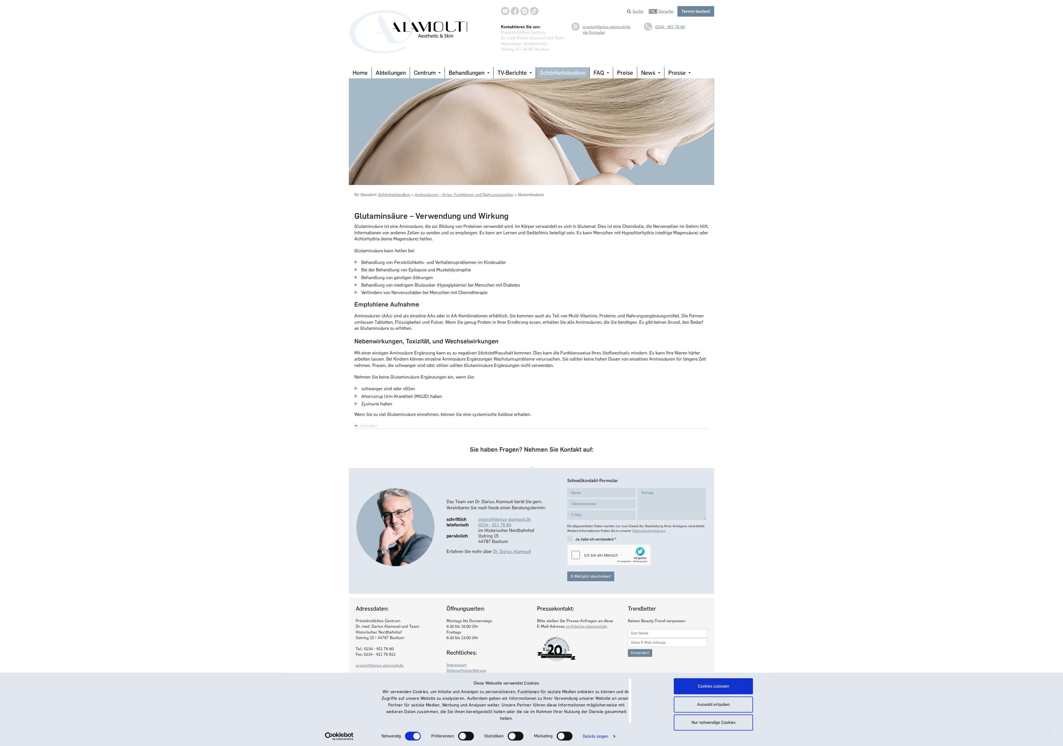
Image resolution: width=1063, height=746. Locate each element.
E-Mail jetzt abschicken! (591, 576)
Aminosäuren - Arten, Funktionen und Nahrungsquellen (464, 194)
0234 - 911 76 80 (670, 26)
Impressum (456, 664)
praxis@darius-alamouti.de (607, 26)
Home (360, 72)
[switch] (466, 736)
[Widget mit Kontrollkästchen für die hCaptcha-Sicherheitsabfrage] (609, 554)
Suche (638, 11)
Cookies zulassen (713, 686)
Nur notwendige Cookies (714, 722)
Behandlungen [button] (466, 72)
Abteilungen (391, 72)
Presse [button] (677, 72)
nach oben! (368, 425)
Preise (625, 72)
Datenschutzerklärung (648, 531)
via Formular (594, 32)
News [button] (648, 72)
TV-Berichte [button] (512, 72)
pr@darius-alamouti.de (586, 626)
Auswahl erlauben (713, 704)
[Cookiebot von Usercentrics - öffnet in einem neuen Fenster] (339, 736)
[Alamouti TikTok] (534, 11)
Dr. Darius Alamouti (512, 551)
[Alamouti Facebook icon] (515, 11)
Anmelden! (640, 653)
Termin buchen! (696, 11)
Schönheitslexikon (562, 72)
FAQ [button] (599, 72)
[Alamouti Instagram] (524, 11)
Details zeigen (595, 736)
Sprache (666, 11)
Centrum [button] (425, 72)
